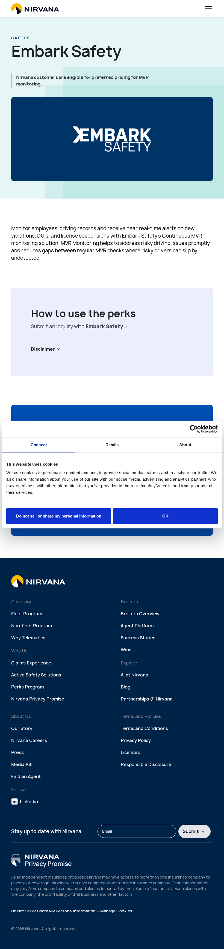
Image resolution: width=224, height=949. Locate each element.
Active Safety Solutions (36, 675)
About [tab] (185, 444)
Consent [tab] (39, 444)
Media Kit (21, 764)
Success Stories (138, 638)
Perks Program (27, 687)
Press (17, 752)
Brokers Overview (140, 614)
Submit (191, 831)
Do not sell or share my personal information (58, 516)
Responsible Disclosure (146, 764)
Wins (126, 650)
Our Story (21, 728)
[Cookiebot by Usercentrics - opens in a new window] (194, 429)
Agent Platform (137, 626)
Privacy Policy (136, 740)
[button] (207, 8)
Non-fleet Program (31, 626)
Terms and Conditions (144, 728)
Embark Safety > (107, 326)
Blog (125, 687)
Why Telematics (28, 638)
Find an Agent (26, 776)
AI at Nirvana (134, 675)
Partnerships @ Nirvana (147, 699)
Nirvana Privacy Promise (37, 699)
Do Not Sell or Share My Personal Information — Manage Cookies (71, 910)
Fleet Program (26, 614)
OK (165, 516)
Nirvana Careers (29, 740)
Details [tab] (112, 444)
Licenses (130, 752)
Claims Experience (31, 663)
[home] (35, 8)
